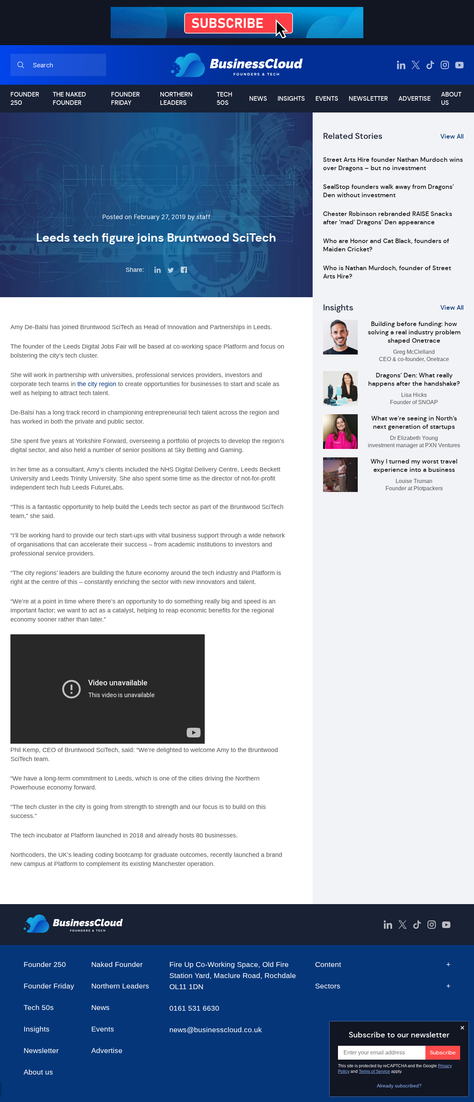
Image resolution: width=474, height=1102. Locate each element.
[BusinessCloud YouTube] (459, 65)
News (258, 98)
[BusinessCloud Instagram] (445, 65)
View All (452, 136)
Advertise (414, 98)
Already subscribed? (399, 1085)
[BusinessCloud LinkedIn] (401, 65)
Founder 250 (24, 99)
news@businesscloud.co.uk (215, 1030)
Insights (291, 98)
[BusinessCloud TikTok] (430, 65)
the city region (97, 384)
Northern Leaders (176, 99)
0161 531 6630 (194, 1008)
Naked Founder (117, 964)
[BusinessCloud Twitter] (416, 65)
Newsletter (368, 98)
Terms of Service (374, 1071)
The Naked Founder (69, 99)
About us (451, 99)
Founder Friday (125, 99)
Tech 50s (224, 99)
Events (326, 98)
